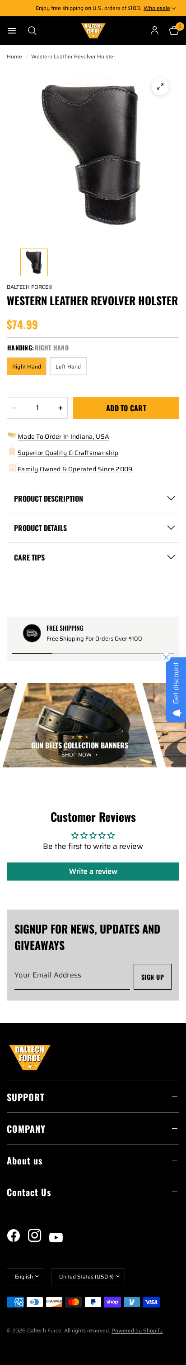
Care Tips (29, 557)
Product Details (40, 527)
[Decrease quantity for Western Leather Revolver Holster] (14, 408)
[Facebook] (17, 1235)
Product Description (48, 498)
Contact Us (29, 1192)
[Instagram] (38, 1235)
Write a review (93, 871)
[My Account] (154, 30)
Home (14, 56)
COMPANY (26, 1128)
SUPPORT (26, 1097)
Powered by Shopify (137, 1330)
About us (24, 1160)
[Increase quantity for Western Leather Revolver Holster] (60, 408)
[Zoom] (160, 86)
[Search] (30, 31)
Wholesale (157, 8)
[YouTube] (59, 1238)
